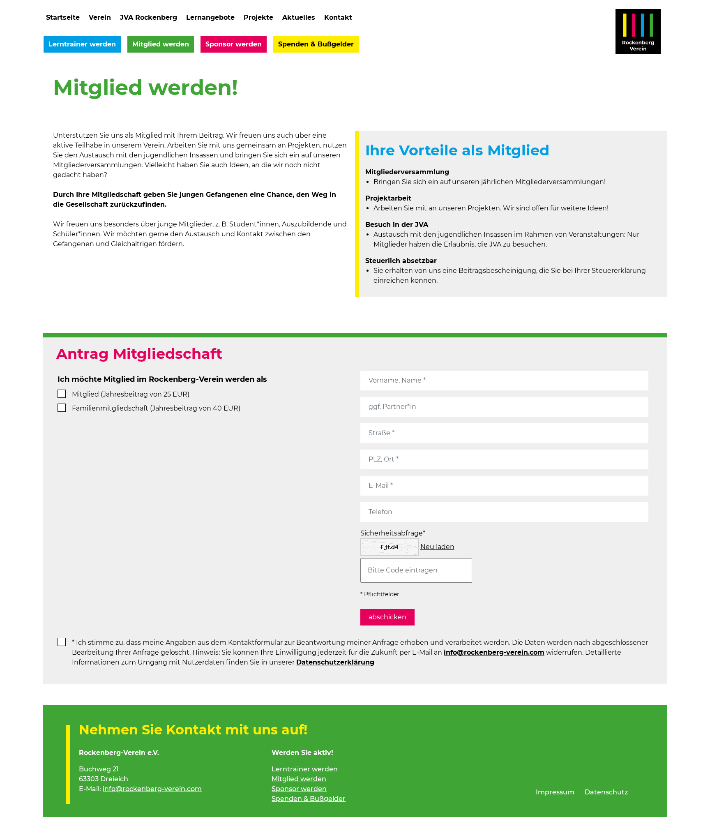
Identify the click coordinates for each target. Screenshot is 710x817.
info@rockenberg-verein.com (494, 652)
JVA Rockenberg (148, 17)
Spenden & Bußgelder (316, 44)
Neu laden (437, 547)
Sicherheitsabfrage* (392, 533)
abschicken (387, 617)
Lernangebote (210, 17)
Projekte (258, 17)
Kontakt (338, 17)
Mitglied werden (160, 44)
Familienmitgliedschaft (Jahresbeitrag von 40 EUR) (156, 408)
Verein (100, 17)
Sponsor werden (233, 44)
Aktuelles (298, 17)
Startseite (63, 17)
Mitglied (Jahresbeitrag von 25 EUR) (130, 394)
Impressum (555, 792)
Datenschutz (606, 792)
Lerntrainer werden (82, 44)
